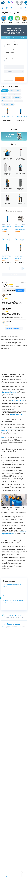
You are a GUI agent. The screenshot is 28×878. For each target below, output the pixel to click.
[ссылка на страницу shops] (7, 9)
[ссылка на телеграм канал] (9, 2)
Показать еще (14, 274)
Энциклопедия (9, 581)
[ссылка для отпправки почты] (21, 9)
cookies (10, 873)
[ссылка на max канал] (12, 2)
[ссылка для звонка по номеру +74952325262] (16, 9)
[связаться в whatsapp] (11, 9)
